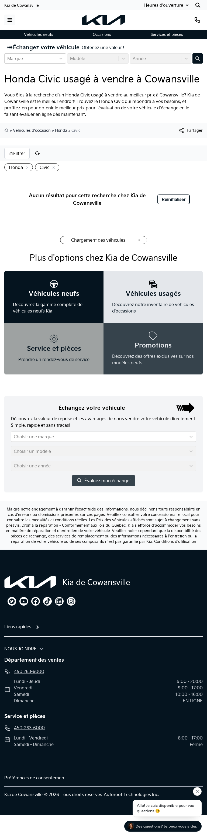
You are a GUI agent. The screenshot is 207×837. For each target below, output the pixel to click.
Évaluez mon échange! (107, 481)
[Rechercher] (198, 5)
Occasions (102, 34)
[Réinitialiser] (37, 153)
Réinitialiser (174, 199)
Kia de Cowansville (21, 5)
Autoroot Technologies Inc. (131, 794)
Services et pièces (167, 34)
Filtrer (19, 153)
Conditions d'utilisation (175, 541)
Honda (61, 130)
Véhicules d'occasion (32, 130)
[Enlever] (26, 168)
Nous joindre (20, 649)
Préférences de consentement (35, 778)
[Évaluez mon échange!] (197, 58)
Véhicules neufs (38, 34)
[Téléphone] (197, 20)
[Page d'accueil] (30, 582)
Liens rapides (17, 627)
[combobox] (7, 58)
